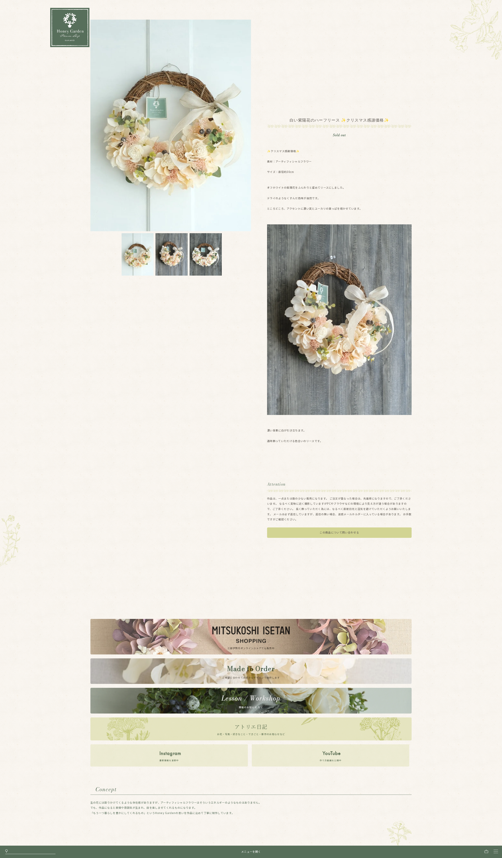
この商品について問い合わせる (339, 532)
